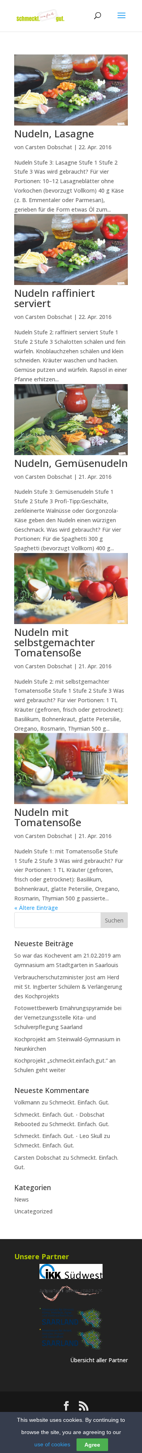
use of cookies (52, 1444)
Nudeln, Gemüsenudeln (71, 463)
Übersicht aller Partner (99, 1360)
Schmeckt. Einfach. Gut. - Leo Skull (58, 1136)
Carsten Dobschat (48, 147)
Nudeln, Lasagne (54, 133)
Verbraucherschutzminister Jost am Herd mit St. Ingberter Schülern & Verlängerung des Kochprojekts (68, 986)
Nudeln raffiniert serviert (54, 298)
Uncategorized (33, 1211)
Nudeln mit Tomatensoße (47, 817)
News (21, 1199)
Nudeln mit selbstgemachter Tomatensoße (54, 642)
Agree (92, 1445)
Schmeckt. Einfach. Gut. (79, 1102)
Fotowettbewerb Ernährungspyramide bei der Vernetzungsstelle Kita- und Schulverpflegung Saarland (67, 1017)
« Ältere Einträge (36, 907)
